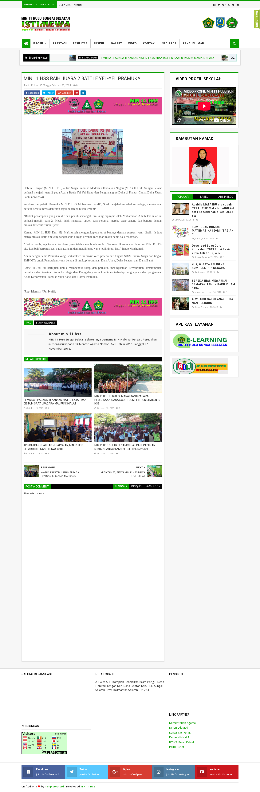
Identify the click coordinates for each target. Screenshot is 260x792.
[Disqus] (93, 604)
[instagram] (229, 4)
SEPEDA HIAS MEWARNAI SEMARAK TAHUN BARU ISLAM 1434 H (213, 284)
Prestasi (60, 43)
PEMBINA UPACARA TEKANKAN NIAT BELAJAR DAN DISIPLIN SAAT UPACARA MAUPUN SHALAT (142, 57)
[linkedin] (237, 4)
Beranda (65, 5)
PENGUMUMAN (193, 43)
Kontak (149, 43)
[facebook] (214, 4)
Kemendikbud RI (180, 737)
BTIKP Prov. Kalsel (181, 742)
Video (132, 43)
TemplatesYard (54, 786)
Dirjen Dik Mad (178, 727)
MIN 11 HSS (88, 786)
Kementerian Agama (182, 723)
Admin (78, 5)
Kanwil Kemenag (180, 732)
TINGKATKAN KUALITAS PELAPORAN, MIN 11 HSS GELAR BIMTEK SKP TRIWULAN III (53, 447)
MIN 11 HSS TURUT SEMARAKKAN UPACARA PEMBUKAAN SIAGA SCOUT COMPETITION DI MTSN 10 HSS (127, 400)
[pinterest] (233, 4)
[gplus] (224, 4)
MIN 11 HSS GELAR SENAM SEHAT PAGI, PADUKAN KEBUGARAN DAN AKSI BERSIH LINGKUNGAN (124, 447)
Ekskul (99, 43)
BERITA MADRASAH (72, 57)
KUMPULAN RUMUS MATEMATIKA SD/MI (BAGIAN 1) (213, 230)
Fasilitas (80, 43)
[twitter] (219, 4)
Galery (116, 43)
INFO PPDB (169, 43)
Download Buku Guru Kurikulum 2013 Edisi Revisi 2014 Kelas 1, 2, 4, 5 (212, 249)
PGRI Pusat (176, 747)
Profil (38, 43)
